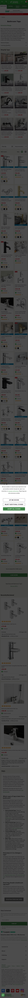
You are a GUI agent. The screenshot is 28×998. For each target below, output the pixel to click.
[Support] (3, 995)
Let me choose (14, 500)
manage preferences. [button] (13, 491)
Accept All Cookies (14, 509)
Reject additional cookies (14, 504)
